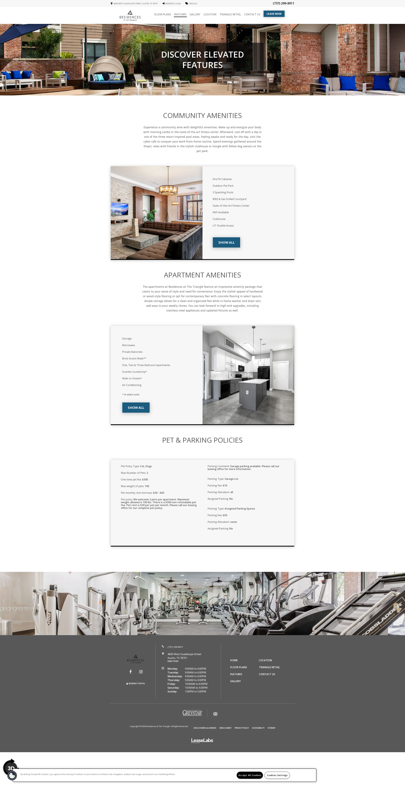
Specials (193, 3)
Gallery (195, 14)
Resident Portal (137, 683)
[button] (130, 671)
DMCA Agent (225, 727)
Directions (173, 661)
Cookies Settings (277, 775)
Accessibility (258, 727)
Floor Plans (162, 14)
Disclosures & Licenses (205, 727)
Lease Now (276, 13)
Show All (226, 242)
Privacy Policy (242, 727)
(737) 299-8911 (283, 3)
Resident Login (173, 3)
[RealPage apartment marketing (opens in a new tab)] (202, 741)
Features (180, 14)
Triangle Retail (230, 14)
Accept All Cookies (249, 775)
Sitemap (271, 728)
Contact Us (252, 14)
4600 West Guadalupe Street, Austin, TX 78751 (135, 3)
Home (234, 660)
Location (209, 14)
